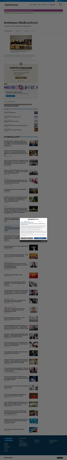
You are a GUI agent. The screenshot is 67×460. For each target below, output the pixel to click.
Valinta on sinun (26, 221)
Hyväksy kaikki (40, 238)
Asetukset (26, 238)
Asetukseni (40, 221)
